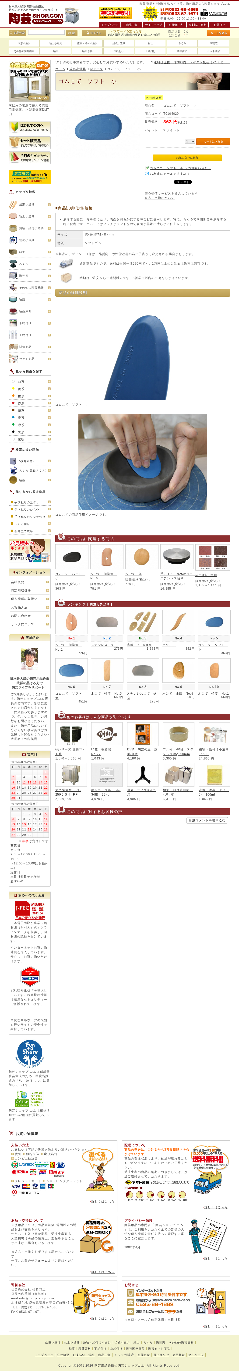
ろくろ (182, 43)
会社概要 (17, 582)
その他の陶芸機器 (24, 51)
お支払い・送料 (84, 1355)
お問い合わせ (21, 616)
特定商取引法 (21, 590)
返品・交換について (160, 198)
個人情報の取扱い (24, 599)
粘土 (150, 43)
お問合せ (143, 1355)
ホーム (60, 69)
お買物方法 (19, 607)
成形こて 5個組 (139, 645)
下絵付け (119, 51)
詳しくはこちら (103, 1201)
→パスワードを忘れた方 (125, 31)
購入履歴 (114, 34)
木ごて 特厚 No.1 (213, 693)
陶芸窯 (214, 43)
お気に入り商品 (151, 34)
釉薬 (55, 51)
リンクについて (22, 624)
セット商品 (213, 51)
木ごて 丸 (133, 574)
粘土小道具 (55, 43)
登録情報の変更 (131, 34)
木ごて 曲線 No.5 (177, 693)
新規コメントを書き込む (207, 820)
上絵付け (150, 51)
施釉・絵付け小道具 (97, 1342)
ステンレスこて (104, 645)
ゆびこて (169, 645)
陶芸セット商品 (159, 1348)
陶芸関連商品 (135, 1348)
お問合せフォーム (34, 1260)
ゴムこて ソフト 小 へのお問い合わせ (180, 168)
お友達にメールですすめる (170, 173)
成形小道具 (24, 43)
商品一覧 (104, 1355)
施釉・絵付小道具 (87, 43)
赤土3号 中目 (206, 575)
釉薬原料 (87, 51)
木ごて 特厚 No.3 (106, 693)
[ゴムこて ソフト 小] (98, 157)
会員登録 (178, 1355)
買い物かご (161, 1355)
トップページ (44, 1355)
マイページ (196, 1355)
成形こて (96, 69)
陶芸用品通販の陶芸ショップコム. (120, 1365)
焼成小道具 (118, 43)
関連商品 (182, 51)
